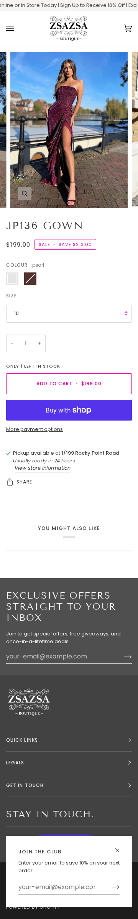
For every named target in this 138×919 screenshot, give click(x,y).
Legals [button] (15, 762)
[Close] (120, 847)
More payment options (34, 429)
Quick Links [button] (22, 740)
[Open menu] (17, 28)
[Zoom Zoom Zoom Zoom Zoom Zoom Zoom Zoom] (69, 130)
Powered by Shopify (33, 907)
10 (16, 313)
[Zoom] (24, 193)
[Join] (109, 887)
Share (24, 481)
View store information (43, 468)
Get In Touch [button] (25, 785)
